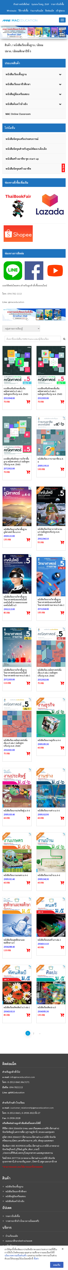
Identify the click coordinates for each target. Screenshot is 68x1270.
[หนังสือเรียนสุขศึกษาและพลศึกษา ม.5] (17, 917)
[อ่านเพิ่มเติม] (62, 542)
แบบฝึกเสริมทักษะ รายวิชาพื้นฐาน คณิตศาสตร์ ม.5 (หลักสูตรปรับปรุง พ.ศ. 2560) (16, 461)
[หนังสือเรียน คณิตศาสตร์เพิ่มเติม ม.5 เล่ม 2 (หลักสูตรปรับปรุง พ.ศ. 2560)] (51, 647)
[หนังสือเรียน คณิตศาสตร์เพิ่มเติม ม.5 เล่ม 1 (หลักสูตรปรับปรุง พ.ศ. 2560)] (17, 717)
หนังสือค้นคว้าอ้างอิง (15, 1201)
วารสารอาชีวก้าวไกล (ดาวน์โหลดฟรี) (22, 1220)
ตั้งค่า (36, 1258)
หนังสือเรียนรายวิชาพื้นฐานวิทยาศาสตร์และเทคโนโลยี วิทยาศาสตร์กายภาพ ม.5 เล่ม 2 (51, 602)
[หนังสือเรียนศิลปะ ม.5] (51, 984)
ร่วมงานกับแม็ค (36, 10)
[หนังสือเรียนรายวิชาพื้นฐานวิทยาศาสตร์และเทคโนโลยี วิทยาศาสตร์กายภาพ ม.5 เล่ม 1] (17, 647)
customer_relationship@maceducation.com (32, 1107)
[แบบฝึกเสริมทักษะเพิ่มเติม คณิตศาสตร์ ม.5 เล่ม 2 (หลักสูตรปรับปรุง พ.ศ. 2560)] (17, 365)
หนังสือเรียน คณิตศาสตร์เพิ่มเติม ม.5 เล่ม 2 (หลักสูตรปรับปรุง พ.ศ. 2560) (50, 673)
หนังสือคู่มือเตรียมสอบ (16, 1196)
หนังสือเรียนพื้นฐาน (24, 45)
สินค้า (8, 45)
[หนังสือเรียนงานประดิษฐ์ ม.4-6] (17, 787)
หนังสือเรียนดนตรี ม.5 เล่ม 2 (49, 939)
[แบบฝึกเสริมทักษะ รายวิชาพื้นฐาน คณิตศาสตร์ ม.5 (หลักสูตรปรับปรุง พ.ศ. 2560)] (17, 436)
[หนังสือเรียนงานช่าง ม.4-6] (51, 787)
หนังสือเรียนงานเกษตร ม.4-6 (16, 875)
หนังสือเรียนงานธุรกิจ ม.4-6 (49, 740)
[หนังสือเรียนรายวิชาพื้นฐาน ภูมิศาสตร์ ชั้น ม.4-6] (17, 506)
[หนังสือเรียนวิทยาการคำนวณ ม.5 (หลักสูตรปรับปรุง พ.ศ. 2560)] (51, 506)
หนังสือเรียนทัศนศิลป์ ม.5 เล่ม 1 (17, 1007)
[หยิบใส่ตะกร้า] (28, 402)
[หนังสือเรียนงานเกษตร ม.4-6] (17, 852)
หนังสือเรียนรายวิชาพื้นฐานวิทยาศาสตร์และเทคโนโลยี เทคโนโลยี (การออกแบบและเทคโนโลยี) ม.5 (15, 601)
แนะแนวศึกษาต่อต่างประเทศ (19, 1240)
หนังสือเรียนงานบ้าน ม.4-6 (49, 875)
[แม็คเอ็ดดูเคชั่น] (20, 20)
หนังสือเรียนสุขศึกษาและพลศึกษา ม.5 (14, 941)
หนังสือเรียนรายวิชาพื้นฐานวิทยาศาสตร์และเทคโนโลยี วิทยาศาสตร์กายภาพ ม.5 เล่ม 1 (17, 673)
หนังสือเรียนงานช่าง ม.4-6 (49, 810)
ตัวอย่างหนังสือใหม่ (21, 4)
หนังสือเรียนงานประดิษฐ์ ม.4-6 (17, 810)
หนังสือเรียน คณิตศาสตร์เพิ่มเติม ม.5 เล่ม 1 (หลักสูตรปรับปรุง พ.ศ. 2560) (16, 743)
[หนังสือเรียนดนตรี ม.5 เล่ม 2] (51, 917)
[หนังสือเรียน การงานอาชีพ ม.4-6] (51, 436)
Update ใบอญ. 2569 (40, 4)
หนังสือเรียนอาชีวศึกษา (16, 1191)
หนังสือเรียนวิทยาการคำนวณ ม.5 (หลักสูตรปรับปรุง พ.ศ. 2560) (50, 532)
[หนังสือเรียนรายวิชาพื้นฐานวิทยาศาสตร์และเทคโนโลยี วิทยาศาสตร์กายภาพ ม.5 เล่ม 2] (51, 576)
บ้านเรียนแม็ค (12, 1235)
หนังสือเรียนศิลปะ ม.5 (47, 1007)
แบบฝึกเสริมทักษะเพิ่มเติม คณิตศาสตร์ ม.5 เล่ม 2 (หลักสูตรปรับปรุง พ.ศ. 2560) (16, 391)
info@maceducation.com (22, 1077)
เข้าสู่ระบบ (60, 10)
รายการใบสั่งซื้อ (57, 4)
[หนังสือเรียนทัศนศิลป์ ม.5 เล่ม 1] (17, 984)
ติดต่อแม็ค (49, 10)
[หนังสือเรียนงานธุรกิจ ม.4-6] (51, 717)
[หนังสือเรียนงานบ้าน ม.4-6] (51, 852)
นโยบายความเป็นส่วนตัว (16, 1255)
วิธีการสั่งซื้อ (23, 10)
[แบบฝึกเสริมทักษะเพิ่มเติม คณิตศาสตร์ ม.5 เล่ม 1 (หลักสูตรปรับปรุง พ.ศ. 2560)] (51, 365)
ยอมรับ (56, 1264)
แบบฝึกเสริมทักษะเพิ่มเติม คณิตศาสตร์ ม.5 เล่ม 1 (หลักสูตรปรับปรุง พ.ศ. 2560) (50, 391)
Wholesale (11, 10)
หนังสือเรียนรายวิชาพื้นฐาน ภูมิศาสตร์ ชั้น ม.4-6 (15, 530)
